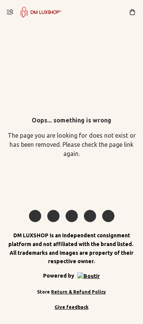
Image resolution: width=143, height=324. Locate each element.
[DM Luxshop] (41, 12)
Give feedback (71, 307)
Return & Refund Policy (78, 291)
